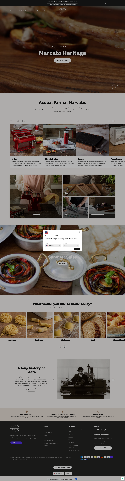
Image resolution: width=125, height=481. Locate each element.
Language (65, 243)
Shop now (77, 249)
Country (46, 243)
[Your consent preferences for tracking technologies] (122, 478)
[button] (79, 232)
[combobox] (50, 245)
